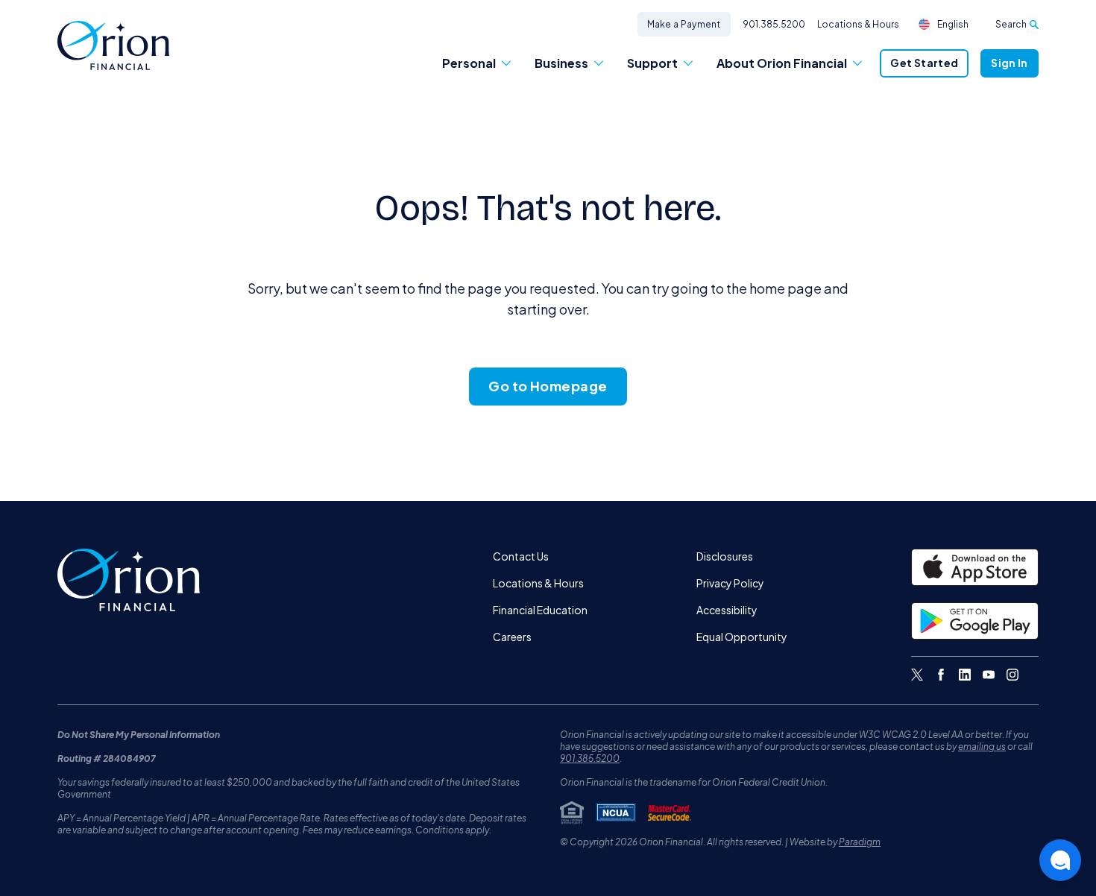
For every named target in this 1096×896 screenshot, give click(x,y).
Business (561, 63)
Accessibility (727, 609)
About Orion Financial (782, 63)
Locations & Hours (858, 24)
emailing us (982, 746)
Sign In (1009, 62)
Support (652, 63)
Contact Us (521, 556)
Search (1011, 24)
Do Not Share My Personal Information (138, 734)
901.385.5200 (774, 24)
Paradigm (860, 842)
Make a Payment (684, 24)
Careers (512, 636)
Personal (469, 63)
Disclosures (724, 556)
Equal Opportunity (741, 636)
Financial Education (540, 609)
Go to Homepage (547, 385)
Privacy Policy (730, 583)
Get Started (924, 62)
